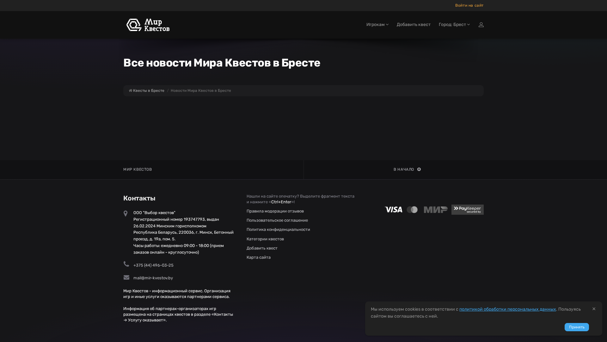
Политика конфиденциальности (278, 229)
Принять (577, 327)
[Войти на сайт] (481, 25)
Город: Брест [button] (453, 24)
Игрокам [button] (376, 24)
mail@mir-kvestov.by (153, 278)
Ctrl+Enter (281, 202)
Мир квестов (137, 169)
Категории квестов (265, 239)
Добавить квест (414, 24)
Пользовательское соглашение (277, 220)
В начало (404, 169)
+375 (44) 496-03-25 (153, 265)
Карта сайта (259, 257)
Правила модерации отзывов (275, 211)
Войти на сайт (469, 5)
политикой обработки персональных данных (507, 309)
